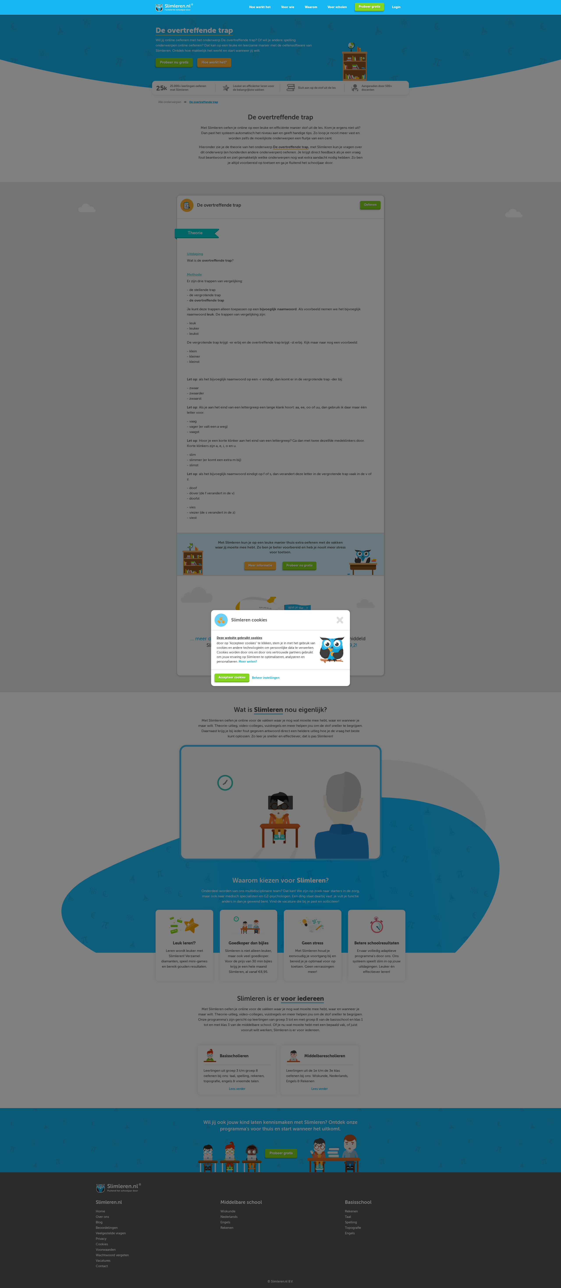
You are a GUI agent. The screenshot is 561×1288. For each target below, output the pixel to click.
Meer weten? (248, 661)
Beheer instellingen (265, 677)
